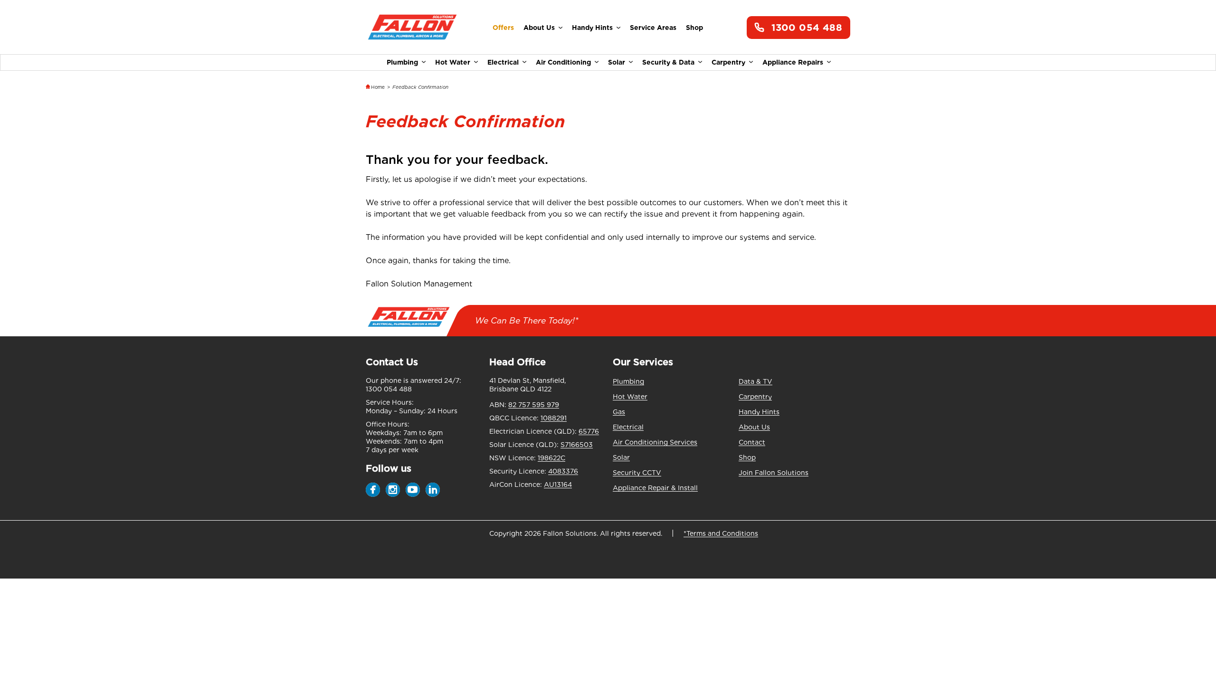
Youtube (413, 490)
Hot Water (452, 62)
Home (378, 87)
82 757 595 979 (533, 404)
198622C (551, 458)
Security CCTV (637, 472)
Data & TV (755, 381)
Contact (752, 442)
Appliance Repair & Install (655, 488)
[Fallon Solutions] (412, 28)
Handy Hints (592, 27)
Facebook (373, 490)
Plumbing (402, 62)
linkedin (433, 490)
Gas (619, 412)
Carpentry (728, 62)
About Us (539, 27)
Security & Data (668, 62)
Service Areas (653, 27)
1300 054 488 (806, 27)
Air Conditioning (563, 62)
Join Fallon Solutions (773, 472)
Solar (616, 62)
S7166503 (576, 444)
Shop (694, 27)
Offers (503, 27)
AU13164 (558, 484)
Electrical (503, 62)
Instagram (393, 490)
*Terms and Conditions (721, 533)
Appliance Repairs (792, 62)
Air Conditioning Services (655, 442)
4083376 (563, 471)
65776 (589, 431)
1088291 (554, 418)
